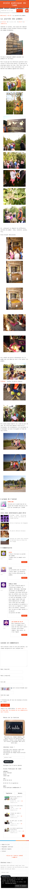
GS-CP (9, 15)
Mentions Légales (6, 849)
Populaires (9, 793)
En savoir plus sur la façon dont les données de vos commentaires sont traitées (14, 710)
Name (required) (5, 669)
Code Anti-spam (5, 695)
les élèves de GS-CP (17, 621)
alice (10, 552)
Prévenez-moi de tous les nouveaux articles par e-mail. (14, 700)
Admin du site (6, 844)
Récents (20, 793)
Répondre (24, 562)
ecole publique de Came (14, 4)
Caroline (4, 21)
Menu (26, 10)
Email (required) (5, 675)
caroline (11, 502)
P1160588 (3, 381)
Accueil (4, 15)
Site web (3, 682)
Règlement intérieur (7, 846)
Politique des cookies (10, 883)
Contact (4, 851)
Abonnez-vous (8, 761)
